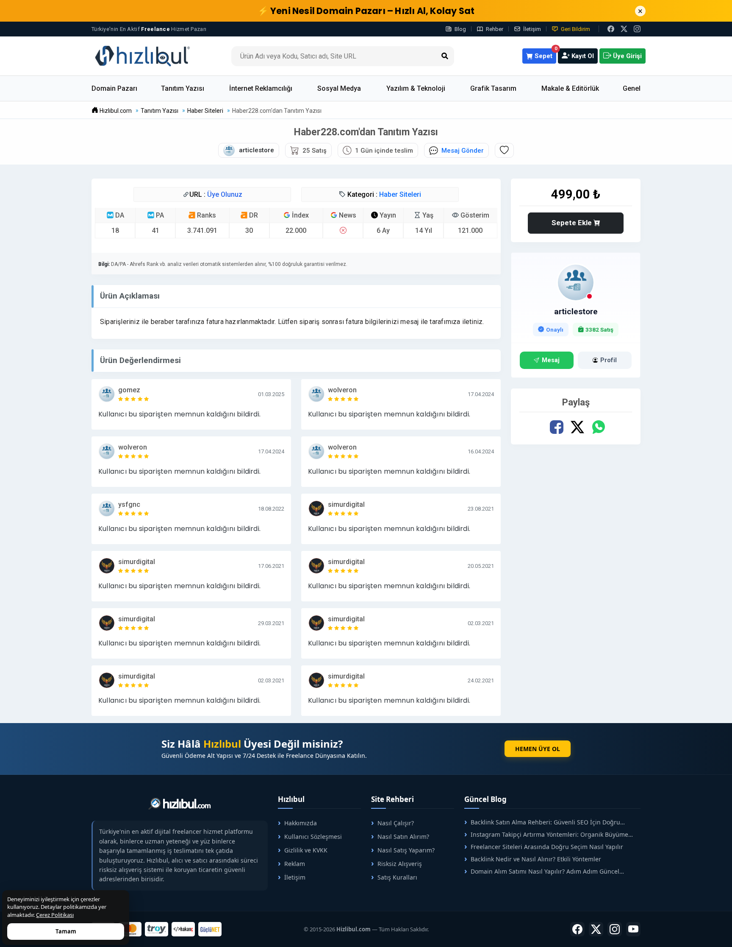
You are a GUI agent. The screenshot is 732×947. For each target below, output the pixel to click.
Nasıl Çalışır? (395, 823)
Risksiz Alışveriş (399, 864)
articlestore (576, 311)
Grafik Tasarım (493, 88)
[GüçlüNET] (210, 929)
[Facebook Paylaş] (557, 427)
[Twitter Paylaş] (577, 427)
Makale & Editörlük (570, 88)
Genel (631, 88)
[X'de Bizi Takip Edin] (624, 28)
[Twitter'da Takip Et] (596, 929)
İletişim (532, 29)
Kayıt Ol (582, 56)
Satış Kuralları (397, 877)
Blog (460, 29)
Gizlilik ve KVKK (305, 850)
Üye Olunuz (224, 194)
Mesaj (551, 360)
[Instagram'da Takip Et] (637, 28)
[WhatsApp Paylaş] (598, 427)
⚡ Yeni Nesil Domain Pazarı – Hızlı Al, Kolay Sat (366, 11)
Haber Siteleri (400, 194)
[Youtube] (633, 929)
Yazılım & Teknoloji (415, 88)
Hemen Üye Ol (537, 749)
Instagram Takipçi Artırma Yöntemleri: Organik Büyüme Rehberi (546, 834)
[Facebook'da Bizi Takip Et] (610, 28)
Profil (608, 360)
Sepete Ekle (572, 222)
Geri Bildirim (575, 29)
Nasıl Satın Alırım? (403, 836)
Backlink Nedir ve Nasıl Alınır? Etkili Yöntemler (536, 859)
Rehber (494, 29)
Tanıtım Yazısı (182, 88)
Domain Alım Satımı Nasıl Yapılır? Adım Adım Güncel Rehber (541, 871)
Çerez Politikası (55, 915)
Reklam (294, 864)
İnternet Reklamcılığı (260, 88)
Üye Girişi (626, 56)
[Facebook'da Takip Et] (577, 929)
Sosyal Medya (339, 88)
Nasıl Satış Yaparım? (406, 850)
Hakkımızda (300, 823)
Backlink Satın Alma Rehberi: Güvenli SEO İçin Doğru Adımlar (542, 822)
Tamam (65, 931)
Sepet (544, 54)
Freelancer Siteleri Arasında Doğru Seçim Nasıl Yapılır (547, 847)
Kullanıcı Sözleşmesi (313, 836)
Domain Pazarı (114, 88)
